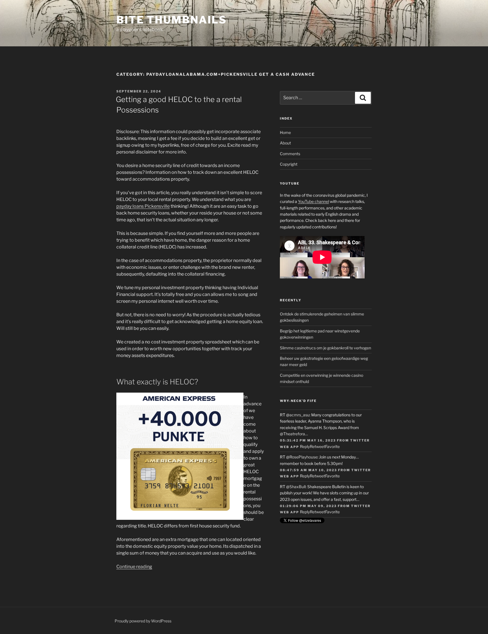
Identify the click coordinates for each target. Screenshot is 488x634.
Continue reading (134, 566)
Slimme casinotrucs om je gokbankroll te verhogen (325, 347)
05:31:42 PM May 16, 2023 (308, 440)
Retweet (317, 446)
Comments (290, 153)
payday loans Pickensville (143, 206)
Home (285, 132)
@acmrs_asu (298, 414)
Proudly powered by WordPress (143, 620)
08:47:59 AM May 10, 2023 (308, 470)
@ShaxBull (296, 486)
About (285, 142)
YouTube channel (313, 201)
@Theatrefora (292, 433)
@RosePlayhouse (301, 457)
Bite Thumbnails (171, 20)
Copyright (288, 164)
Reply (305, 446)
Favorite (332, 446)
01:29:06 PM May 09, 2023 (308, 506)
